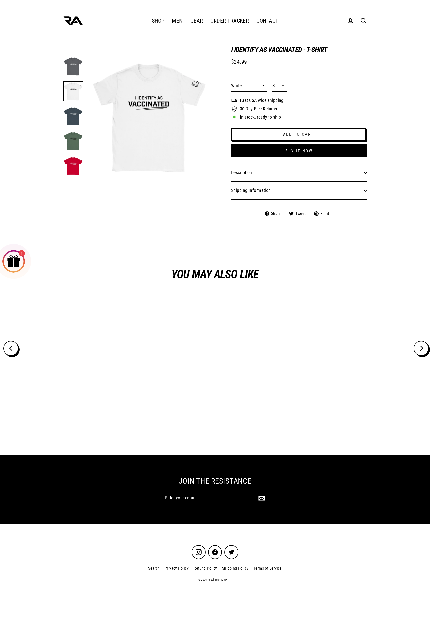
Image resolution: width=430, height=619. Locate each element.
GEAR (196, 21)
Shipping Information (251, 190)
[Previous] (10, 348)
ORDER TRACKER (229, 21)
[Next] (421, 348)
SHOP (158, 21)
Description (241, 172)
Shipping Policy (235, 568)
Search (154, 568)
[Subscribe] (261, 498)
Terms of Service (268, 568)
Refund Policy (205, 568)
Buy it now (299, 151)
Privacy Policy (177, 568)
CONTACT (267, 21)
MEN (177, 21)
